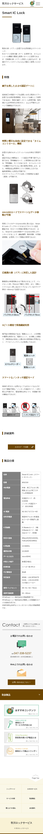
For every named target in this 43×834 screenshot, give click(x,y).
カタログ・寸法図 (21, 447)
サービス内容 (10, 798)
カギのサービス (32, 789)
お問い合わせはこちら (20, 682)
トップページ (10, 789)
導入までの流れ (11, 808)
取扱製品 (32, 798)
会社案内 (32, 808)
